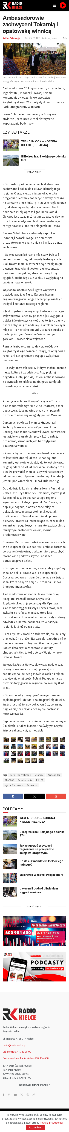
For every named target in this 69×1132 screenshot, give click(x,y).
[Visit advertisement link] (34, 931)
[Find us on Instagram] (9, 1095)
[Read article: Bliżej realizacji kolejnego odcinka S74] (11, 160)
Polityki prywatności (51, 1122)
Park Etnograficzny (20, 775)
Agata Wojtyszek (13, 785)
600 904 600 (41, 1058)
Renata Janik (25, 780)
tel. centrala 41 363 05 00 (17, 1051)
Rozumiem (35, 1127)
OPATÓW (9, 780)
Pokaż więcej (34, 172)
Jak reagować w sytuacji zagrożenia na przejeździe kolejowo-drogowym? (36, 849)
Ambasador (54, 775)
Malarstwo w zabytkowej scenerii (41, 875)
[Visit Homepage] (13, 5)
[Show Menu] (54, 5)
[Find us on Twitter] (21, 1095)
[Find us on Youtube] (15, 1095)
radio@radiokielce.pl (14, 1045)
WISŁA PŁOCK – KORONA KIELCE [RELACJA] (39, 143)
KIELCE (39, 780)
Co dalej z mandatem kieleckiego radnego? (41, 863)
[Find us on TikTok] (34, 1095)
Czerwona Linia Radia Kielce (18, 1058)
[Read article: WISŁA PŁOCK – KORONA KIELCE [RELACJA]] (11, 145)
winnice (39, 775)
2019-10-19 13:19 (33, 38)
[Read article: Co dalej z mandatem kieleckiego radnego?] (10, 864)
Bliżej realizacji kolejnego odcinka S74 (43, 158)
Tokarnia (32, 785)
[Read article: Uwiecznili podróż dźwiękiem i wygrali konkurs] (10, 892)
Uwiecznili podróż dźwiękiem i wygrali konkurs (39, 890)
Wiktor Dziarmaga (11, 38)
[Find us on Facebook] (3, 1095)
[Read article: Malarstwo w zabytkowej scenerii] (10, 878)
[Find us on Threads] (28, 1095)
